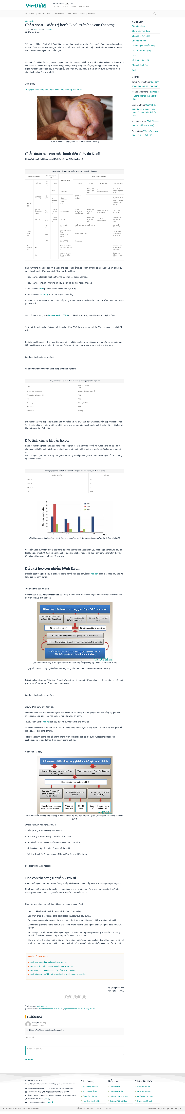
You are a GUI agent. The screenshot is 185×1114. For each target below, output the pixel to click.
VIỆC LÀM (72, 14)
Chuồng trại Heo (139, 41)
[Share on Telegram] (84, 997)
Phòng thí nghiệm (140, 65)
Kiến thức (113, 1081)
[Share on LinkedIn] (79, 997)
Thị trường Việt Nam (90, 1086)
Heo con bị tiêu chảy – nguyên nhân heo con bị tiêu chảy (51, 966)
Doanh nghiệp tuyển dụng (143, 45)
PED (41, 289)
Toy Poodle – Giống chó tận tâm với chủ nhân (145, 95)
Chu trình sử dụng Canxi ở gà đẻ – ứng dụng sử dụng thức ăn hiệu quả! (144, 110)
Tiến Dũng (48, 30)
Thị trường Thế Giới (90, 1091)
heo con (94, 574)
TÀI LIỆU (91, 14)
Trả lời (31, 1037)
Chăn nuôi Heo (115, 1086)
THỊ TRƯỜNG (43, 14)
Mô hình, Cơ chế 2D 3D (145, 1096)
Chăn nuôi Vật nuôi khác (118, 1101)
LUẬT (82, 14)
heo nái (46, 722)
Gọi (46, 1099)
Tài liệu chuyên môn (144, 1091)
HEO (134, 55)
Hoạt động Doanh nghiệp (91, 1101)
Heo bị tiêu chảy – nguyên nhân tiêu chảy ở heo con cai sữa (53, 970)
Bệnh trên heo (58, 1009)
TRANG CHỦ (30, 14)
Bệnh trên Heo (31, 21)
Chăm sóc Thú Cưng (141, 31)
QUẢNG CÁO (108, 1108)
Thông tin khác (143, 1081)
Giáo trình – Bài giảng (142, 50)
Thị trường (87, 1081)
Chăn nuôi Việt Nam (141, 36)
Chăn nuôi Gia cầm (116, 1091)
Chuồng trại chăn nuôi (144, 1101)
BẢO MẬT (90, 1108)
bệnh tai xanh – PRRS (58, 315)
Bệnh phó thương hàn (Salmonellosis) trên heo (48, 962)
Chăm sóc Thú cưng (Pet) (119, 1096)
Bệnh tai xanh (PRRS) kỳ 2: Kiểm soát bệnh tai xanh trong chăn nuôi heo (58, 974)
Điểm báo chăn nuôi (90, 1096)
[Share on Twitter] (70, 997)
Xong (30, 1059)
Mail (49, 1102)
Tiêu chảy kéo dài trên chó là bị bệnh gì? (145, 133)
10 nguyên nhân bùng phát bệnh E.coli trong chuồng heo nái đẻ (53, 89)
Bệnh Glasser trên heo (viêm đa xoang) (145, 123)
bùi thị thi (36, 1023)
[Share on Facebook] (66, 997)
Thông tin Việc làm (143, 1086)
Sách (134, 70)
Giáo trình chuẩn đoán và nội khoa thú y (145, 84)
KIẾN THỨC (58, 14)
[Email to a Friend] (75, 997)
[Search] (155, 13)
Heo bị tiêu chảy (83, 1009)
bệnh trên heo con (70, 1009)
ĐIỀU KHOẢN (81, 1108)
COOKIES (99, 1108)
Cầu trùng (43, 294)
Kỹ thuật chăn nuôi (140, 60)
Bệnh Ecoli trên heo (46, 1009)
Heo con (93, 1009)
